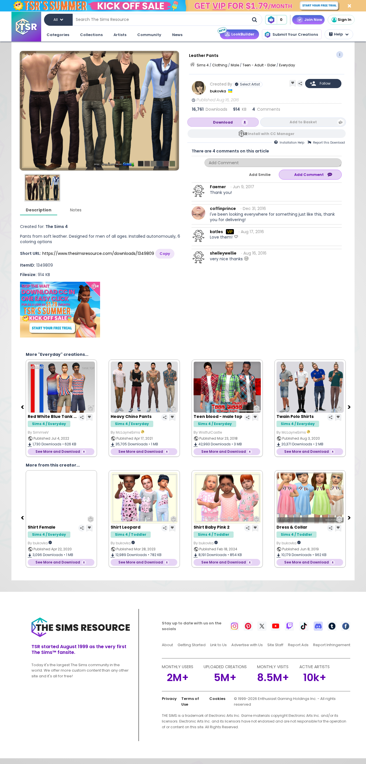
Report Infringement (331, 645)
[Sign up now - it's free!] (60, 310)
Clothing (219, 65)
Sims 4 (203, 65)
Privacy (169, 698)
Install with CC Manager (271, 133)
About (167, 645)
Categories (58, 34)
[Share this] (300, 83)
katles (216, 232)
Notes (75, 210)
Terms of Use (190, 701)
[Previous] (23, 407)
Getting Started (192, 645)
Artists (120, 34)
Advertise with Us (247, 645)
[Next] (350, 407)
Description (38, 210)
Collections (91, 34)
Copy (165, 253)
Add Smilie (259, 174)
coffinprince (223, 208)
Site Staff (275, 645)
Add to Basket (303, 122)
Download (223, 122)
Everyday (287, 65)
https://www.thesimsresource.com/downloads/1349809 (98, 253)
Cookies (217, 698)
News (177, 34)
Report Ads (298, 645)
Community (149, 34)
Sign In (344, 19)
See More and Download (57, 451)
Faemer (218, 187)
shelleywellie (223, 253)
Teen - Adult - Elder (259, 65)
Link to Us (218, 645)
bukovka (218, 91)
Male (235, 65)
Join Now (313, 19)
